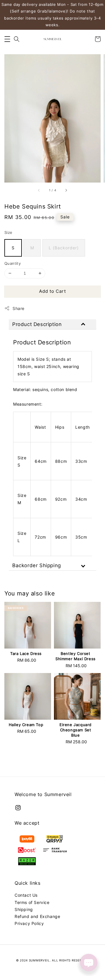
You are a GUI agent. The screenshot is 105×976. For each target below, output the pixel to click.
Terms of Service (32, 902)
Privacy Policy (29, 923)
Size (8, 232)
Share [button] (18, 308)
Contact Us (26, 895)
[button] (7, 39)
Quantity (12, 263)
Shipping (24, 909)
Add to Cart (52, 291)
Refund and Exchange (37, 916)
